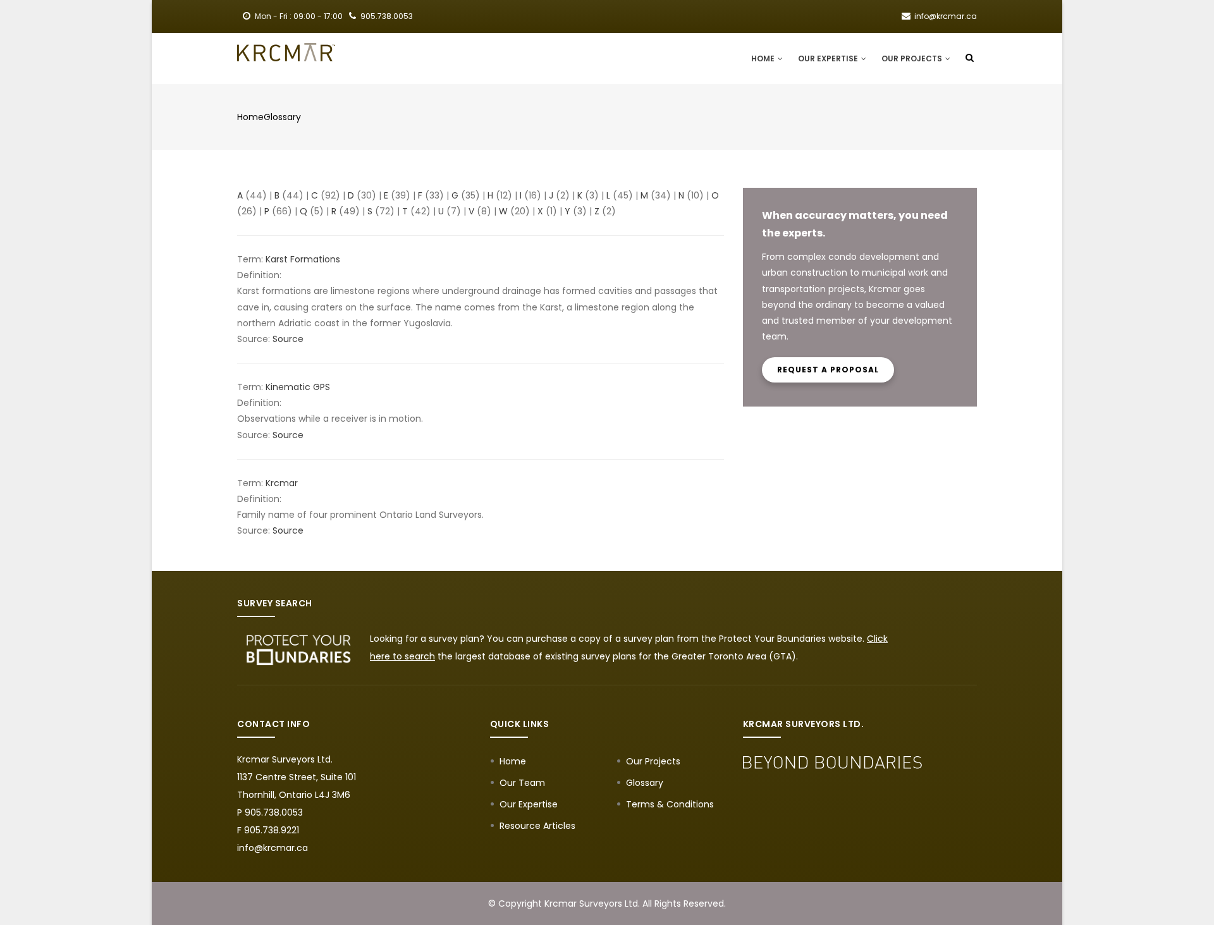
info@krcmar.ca (272, 848)
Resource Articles (537, 825)
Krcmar (282, 483)
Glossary (282, 117)
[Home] (286, 52)
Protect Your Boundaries (772, 638)
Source (288, 339)
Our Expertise (829, 58)
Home (763, 58)
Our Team (522, 782)
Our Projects (912, 58)
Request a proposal (828, 369)
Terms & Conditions (670, 804)
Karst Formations (303, 259)
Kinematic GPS (298, 387)
